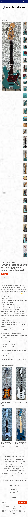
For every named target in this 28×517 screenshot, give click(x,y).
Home (2, 18)
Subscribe (22, 502)
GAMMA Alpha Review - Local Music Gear (14, 466)
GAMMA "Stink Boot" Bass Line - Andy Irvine (14, 464)
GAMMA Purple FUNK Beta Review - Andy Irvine (14, 468)
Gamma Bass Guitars (15, 506)
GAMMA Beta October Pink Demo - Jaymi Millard (14, 470)
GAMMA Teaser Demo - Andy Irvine (14, 472)
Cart (26, 1)
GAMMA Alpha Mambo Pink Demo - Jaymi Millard (14, 461)
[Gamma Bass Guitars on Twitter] (11, 492)
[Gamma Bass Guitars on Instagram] (17, 492)
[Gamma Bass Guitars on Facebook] (14, 492)
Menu (4, 1)
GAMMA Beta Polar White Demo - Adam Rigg (14, 459)
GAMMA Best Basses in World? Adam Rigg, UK (14, 463)
